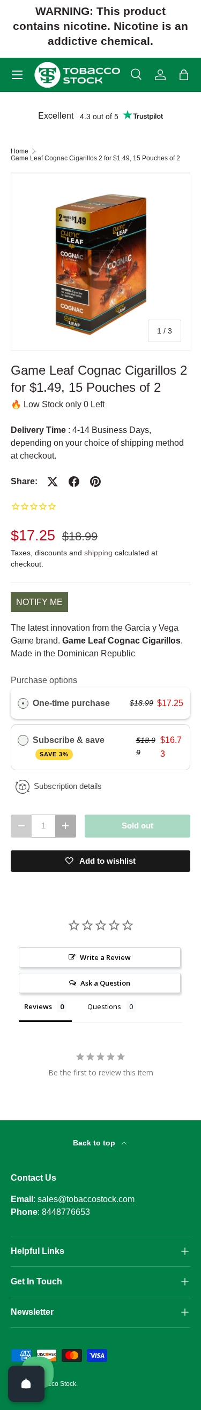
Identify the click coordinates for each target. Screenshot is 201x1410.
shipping (98, 552)
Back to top (95, 1142)
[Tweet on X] (52, 481)
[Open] (26, 1384)
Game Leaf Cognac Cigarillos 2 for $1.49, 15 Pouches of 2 (95, 158)
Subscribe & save (70, 746)
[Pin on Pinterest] (95, 481)
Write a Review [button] (105, 957)
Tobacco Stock (55, 1384)
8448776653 (66, 1212)
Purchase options (44, 680)
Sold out (137, 826)
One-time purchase (71, 703)
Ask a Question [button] (105, 983)
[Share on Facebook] (74, 481)
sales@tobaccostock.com (86, 1199)
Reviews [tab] (38, 1006)
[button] (184, 75)
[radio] (23, 703)
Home (19, 151)
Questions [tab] (104, 1006)
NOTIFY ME (39, 602)
